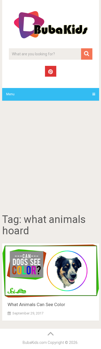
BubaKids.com (35, 342)
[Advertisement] (50, 158)
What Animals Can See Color (36, 304)
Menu (10, 94)
